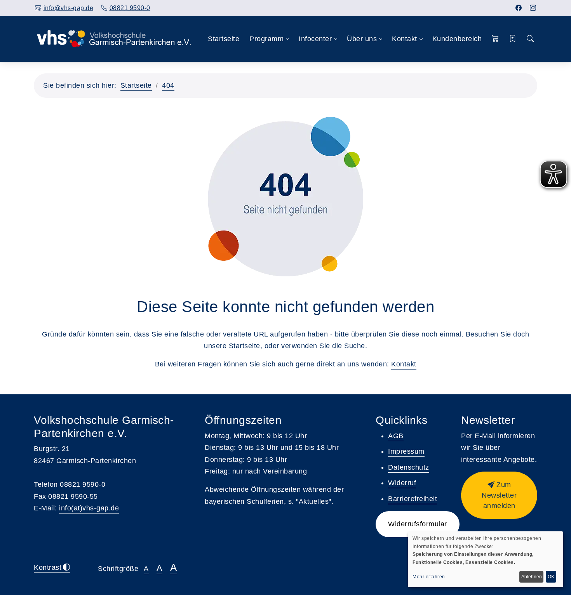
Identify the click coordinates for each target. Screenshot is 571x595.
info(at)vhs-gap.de (89, 508)
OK (551, 576)
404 (168, 85)
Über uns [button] (362, 39)
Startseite (223, 39)
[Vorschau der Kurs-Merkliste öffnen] (513, 39)
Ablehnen (531, 576)
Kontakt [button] (404, 39)
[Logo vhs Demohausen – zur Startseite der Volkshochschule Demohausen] (114, 39)
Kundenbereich (457, 39)
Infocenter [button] (315, 39)
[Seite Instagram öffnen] (533, 8)
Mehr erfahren (429, 576)
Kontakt (403, 364)
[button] (495, 39)
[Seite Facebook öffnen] (518, 8)
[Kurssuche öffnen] (530, 39)
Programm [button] (266, 39)
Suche (354, 346)
